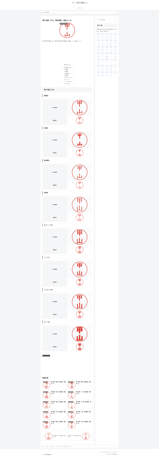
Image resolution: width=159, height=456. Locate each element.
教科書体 (67, 73)
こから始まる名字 (47, 355)
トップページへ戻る (103, 452)
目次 (65, 64)
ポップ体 (67, 83)
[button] (117, 12)
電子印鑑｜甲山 (67, 67)
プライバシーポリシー (113, 452)
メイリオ (67, 79)
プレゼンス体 (68, 81)
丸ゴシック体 (68, 77)
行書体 (66, 71)
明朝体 (66, 75)
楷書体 (66, 69)
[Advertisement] (67, 52)
